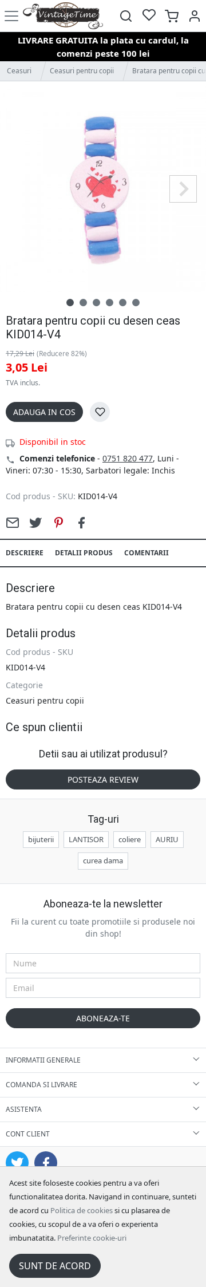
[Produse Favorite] (148, 16)
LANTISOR (86, 839)
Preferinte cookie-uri (91, 1238)
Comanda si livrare (41, 1084)
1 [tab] (70, 302)
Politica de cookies (81, 1210)
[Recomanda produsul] (12, 523)
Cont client (28, 1134)
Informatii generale (43, 1060)
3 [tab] (96, 302)
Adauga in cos (44, 411)
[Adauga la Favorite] (100, 412)
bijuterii (41, 839)
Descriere (24, 553)
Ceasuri (19, 71)
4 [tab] (109, 302)
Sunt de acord (55, 1266)
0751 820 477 (127, 458)
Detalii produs (84, 553)
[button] (194, 15)
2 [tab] (83, 302)
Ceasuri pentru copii (82, 71)
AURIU (167, 839)
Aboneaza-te (103, 1018)
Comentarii (146, 553)
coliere (129, 839)
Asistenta (24, 1109)
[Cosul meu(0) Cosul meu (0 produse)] (171, 15)
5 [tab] (122, 302)
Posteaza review (103, 779)
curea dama (103, 860)
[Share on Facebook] (81, 523)
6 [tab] (136, 302)
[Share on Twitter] (35, 523)
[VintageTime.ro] (63, 15)
